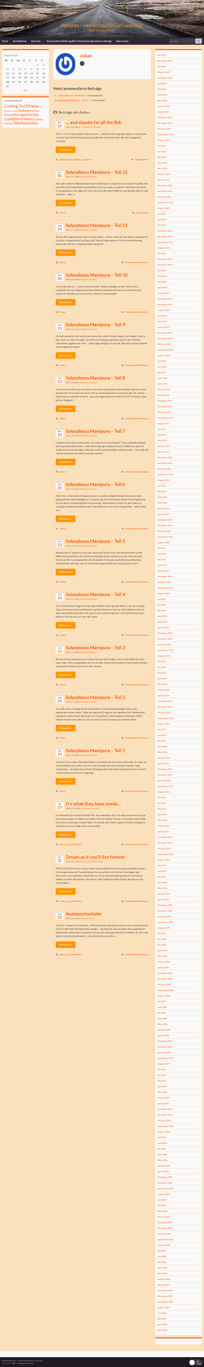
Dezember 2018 (165, 332)
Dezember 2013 (165, 633)
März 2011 (162, 820)
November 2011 (165, 774)
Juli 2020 (162, 270)
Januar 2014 (163, 627)
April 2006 (162, 1154)
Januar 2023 (163, 179)
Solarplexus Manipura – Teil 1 (95, 750)
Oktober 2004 (164, 1233)
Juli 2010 (162, 865)
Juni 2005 (162, 1199)
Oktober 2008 (164, 984)
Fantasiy (14, 111)
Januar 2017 (163, 451)
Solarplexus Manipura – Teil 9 (95, 324)
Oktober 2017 (164, 412)
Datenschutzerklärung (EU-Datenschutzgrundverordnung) (79, 41)
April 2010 (162, 882)
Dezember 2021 (165, 230)
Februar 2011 (164, 825)
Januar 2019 (163, 327)
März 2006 (162, 1160)
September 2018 (165, 349)
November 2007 (165, 1046)
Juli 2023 (162, 145)
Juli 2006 (162, 1137)
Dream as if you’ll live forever (95, 857)
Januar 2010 (163, 899)
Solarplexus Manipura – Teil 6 (95, 484)
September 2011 (165, 786)
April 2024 (162, 94)
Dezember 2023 (165, 117)
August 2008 (164, 995)
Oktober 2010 (164, 848)
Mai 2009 (162, 944)
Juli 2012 (162, 729)
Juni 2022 (162, 219)
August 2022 (164, 208)
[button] (196, 1362)
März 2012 (162, 752)
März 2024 (162, 100)
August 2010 (164, 859)
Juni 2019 (162, 315)
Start (5, 41)
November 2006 (165, 1114)
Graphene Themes (26, 1363)
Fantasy (24, 110)
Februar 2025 (164, 72)
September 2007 (165, 1058)
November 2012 (165, 706)
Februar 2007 (164, 1097)
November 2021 (165, 236)
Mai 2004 (162, 1262)
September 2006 (165, 1126)
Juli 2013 (162, 661)
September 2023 (165, 134)
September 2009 (165, 922)
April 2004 (162, 1267)
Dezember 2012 (165, 701)
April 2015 (162, 565)
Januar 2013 (163, 695)
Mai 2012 (162, 740)
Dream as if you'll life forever (91, 861)
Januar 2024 (163, 111)
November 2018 (165, 338)
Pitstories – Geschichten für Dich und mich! (102, 25)
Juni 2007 (162, 1075)
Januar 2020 (163, 293)
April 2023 (162, 162)
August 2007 (164, 1063)
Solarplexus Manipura (88, 177)
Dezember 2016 (165, 457)
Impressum (122, 41)
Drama (62, 212)
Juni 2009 (162, 939)
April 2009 (162, 950)
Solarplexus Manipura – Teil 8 (95, 377)
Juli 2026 (162, 55)
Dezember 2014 (165, 576)
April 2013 (162, 678)
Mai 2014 (162, 610)
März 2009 (162, 956)
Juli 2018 (162, 361)
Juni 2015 (162, 553)
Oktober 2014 (164, 582)
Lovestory (86, 159)
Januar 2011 (163, 831)
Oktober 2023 (164, 128)
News (28, 119)
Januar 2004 (163, 1284)
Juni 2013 (162, 667)
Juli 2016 (162, 485)
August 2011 (164, 791)
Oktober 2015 (164, 531)
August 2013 (164, 655)
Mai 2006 (162, 1148)
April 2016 (162, 497)
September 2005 (165, 1188)
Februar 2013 (164, 689)
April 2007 (162, 1086)
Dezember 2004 (165, 1222)
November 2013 (165, 638)
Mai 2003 (162, 1318)
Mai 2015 (162, 559)
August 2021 (164, 247)
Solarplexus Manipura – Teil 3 (95, 647)
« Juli (24, 90)
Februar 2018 (164, 389)
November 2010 (165, 842)
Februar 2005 (164, 1216)
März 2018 (162, 383)
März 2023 (162, 168)
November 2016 (165, 463)
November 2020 (165, 264)
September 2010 (165, 854)
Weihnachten (26, 122)
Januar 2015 (163, 570)
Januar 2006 (163, 1171)
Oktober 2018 (164, 344)
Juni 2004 (162, 1256)
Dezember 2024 (165, 77)
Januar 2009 (163, 967)
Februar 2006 (164, 1165)
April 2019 (162, 321)
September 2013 (165, 650)
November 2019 (165, 304)
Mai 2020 (162, 281)
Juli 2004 (162, 1250)
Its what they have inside (89, 808)
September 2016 (165, 474)
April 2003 (162, 1324)
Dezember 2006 (165, 1109)
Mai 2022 (162, 225)
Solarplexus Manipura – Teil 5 (95, 541)
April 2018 (162, 378)
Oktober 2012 (164, 712)
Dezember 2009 (165, 905)
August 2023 (164, 140)
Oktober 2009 (164, 916)
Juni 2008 (162, 1007)
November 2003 (165, 1296)
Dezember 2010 (165, 837)
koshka (72, 127)
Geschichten (19, 41)
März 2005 (162, 1211)
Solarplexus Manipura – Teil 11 (97, 225)
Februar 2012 (164, 757)
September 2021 (165, 242)
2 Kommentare (141, 159)
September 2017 (165, 417)
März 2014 (162, 621)
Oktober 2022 (164, 196)
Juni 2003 (162, 1313)
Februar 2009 (164, 961)
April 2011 (162, 814)
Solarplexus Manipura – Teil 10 (97, 275)
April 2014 (162, 616)
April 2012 (162, 746)
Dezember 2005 (165, 1177)
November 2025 (165, 60)
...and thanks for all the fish (90, 127)
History (35, 110)
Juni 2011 (162, 803)
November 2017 (165, 406)
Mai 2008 (162, 1012)
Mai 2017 (162, 434)
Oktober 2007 (164, 1052)
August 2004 (164, 1245)
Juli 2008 (162, 1001)
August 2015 (164, 542)
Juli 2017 (162, 429)
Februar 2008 (164, 1029)
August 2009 (164, 927)
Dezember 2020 (165, 259)
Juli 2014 (162, 599)
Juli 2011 (162, 797)
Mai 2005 (162, 1205)
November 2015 (165, 525)
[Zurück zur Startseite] (102, 18)
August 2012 (164, 723)
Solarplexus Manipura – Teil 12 (72, 100)
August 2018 (164, 355)
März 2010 (162, 888)
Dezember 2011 (165, 769)
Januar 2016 (163, 514)
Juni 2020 (162, 276)
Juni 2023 (162, 151)
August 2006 (164, 1131)
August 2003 (164, 1307)
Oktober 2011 (164, 780)
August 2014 (164, 593)
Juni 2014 (162, 604)
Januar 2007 (163, 1103)
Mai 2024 (162, 89)
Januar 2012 (163, 763)
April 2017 (162, 440)
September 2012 (165, 718)
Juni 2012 (162, 735)
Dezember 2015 (165, 519)
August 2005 (164, 1194)
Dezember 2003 (165, 1290)
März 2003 (162, 1330)
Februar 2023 (164, 174)
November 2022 (165, 191)
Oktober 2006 (164, 1120)
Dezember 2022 (165, 185)
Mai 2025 (162, 66)
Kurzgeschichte (72, 159)
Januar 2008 (163, 1035)
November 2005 (165, 1182)
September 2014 (165, 587)
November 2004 (165, 1228)
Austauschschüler (84, 913)
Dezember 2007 (165, 1041)
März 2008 (162, 1024)
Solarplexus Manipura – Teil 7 (95, 431)
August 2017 (164, 423)
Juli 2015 (162, 548)
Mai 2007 (162, 1080)
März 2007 (162, 1092)
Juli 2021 (162, 253)
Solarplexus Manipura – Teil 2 (95, 697)
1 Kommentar (141, 212)
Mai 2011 (162, 808)
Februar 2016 (164, 508)
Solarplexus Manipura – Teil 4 (95, 594)
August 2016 (164, 480)
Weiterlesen (65, 149)
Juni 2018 (162, 366)
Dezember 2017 (165, 400)
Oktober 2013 (164, 644)
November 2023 (165, 123)
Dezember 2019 (165, 298)
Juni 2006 (162, 1143)
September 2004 (165, 1239)
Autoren (36, 41)
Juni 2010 (162, 871)
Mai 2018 (162, 372)
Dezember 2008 (165, 973)
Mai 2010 (162, 876)
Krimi (61, 159)
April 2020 (162, 287)
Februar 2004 (164, 1279)
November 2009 (165, 910)
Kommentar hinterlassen (136, 262)
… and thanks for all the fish (71, 95)
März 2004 (162, 1273)
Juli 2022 (162, 213)
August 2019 (164, 310)
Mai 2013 (162, 672)
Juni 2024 (162, 83)
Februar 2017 (164, 446)
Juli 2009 (162, 933)
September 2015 (165, 536)
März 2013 (162, 684)
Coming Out (14, 106)
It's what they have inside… (93, 803)
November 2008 (165, 978)
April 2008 (162, 1018)
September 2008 (165, 990)
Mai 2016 (162, 491)
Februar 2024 (164, 106)
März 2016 (162, 502)
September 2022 (165, 202)
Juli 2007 (162, 1069)
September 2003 (165, 1301)
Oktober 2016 (164, 468)
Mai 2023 (162, 157)
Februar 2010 (164, 893)
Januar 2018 (163, 395)
